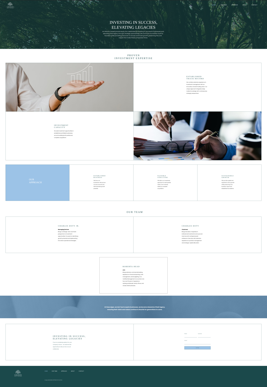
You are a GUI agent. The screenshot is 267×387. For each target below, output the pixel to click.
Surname (200, 333)
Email (185, 340)
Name (185, 333)
